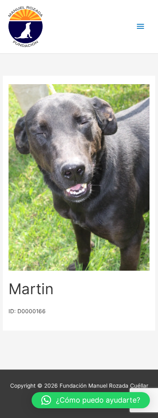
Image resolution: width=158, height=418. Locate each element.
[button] (91, 400)
